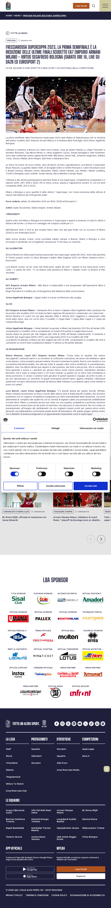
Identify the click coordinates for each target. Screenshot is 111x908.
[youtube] (79, 723)
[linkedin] (74, 723)
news (17, 15)
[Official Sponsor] (18, 619)
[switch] (42, 474)
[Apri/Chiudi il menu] (105, 6)
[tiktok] (91, 723)
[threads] (68, 723)
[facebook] (56, 723)
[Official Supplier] (18, 674)
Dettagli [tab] (56, 428)
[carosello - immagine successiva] (101, 539)
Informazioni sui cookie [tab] (92, 428)
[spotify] (103, 723)
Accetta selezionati (55, 486)
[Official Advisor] (80, 693)
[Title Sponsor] (18, 600)
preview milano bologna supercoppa (44, 15)
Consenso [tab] (19, 428)
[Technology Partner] (92, 619)
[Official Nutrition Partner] (92, 656)
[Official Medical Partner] (18, 637)
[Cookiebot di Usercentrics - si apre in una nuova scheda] (95, 420)
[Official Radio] (55, 693)
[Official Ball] (68, 637)
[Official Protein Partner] (92, 600)
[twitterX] (85, 723)
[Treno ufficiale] (43, 637)
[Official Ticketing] (43, 656)
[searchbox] (55, 3)
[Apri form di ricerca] (93, 5)
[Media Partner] (68, 674)
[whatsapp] (97, 723)
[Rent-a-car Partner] (18, 656)
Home (9, 15)
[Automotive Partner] (68, 600)
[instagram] (62, 723)
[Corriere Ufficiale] (43, 674)
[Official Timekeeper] (68, 656)
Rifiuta (20, 486)
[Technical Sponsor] (92, 637)
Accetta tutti (91, 486)
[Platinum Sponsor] (43, 600)
